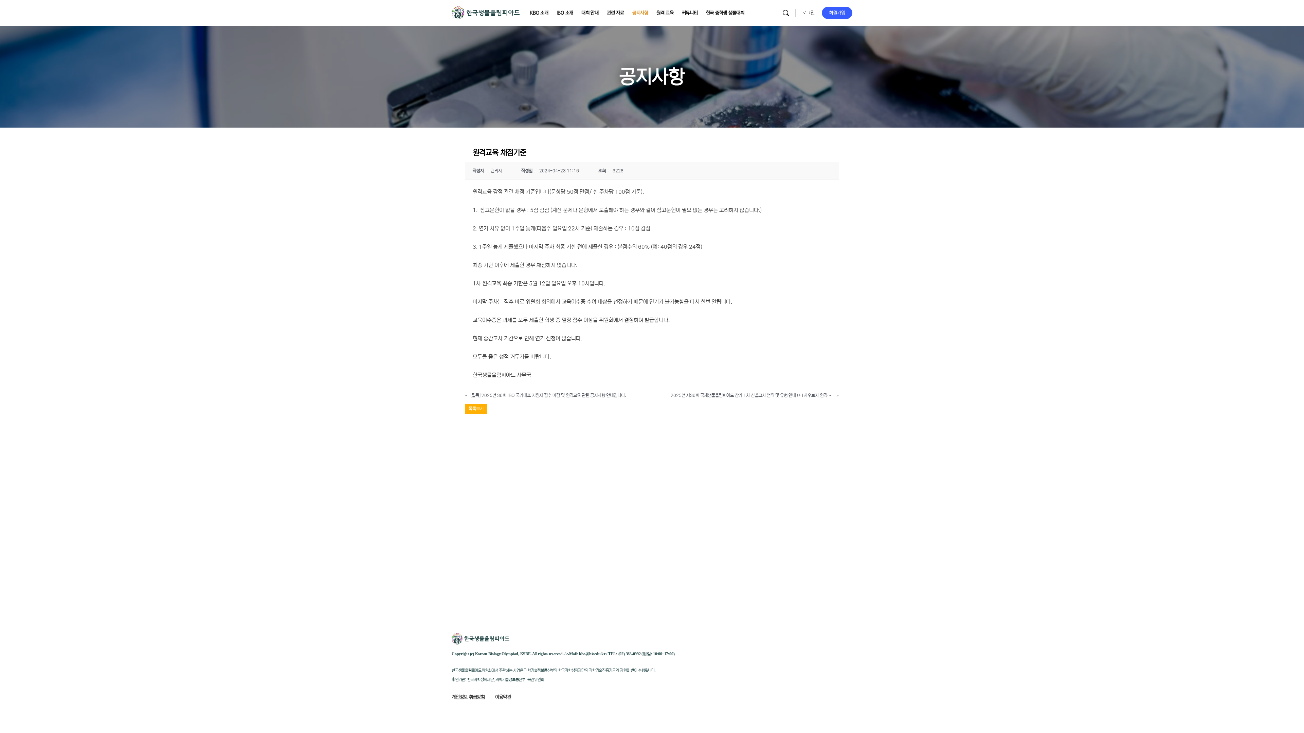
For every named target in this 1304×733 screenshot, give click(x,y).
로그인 (808, 13)
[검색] (786, 13)
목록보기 (476, 408)
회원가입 (837, 13)
